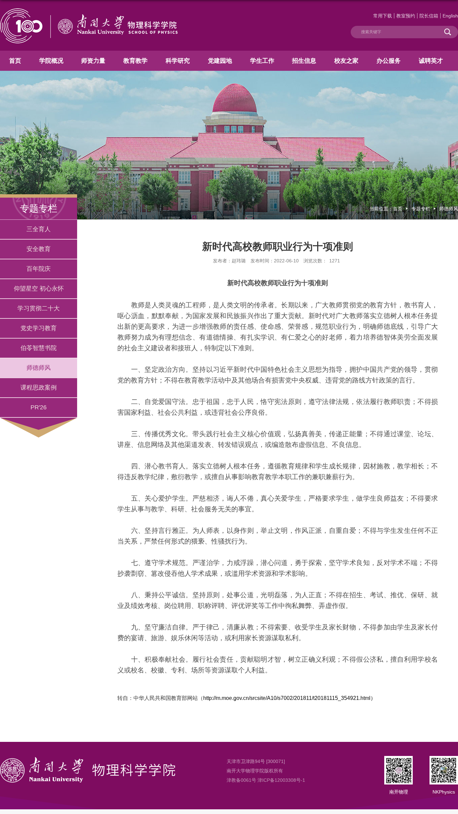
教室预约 (405, 15)
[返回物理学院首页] (89, 11)
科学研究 (178, 60)
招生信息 (304, 60)
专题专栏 (420, 208)
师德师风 (448, 208)
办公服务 (389, 60)
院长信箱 (428, 15)
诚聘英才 (431, 60)
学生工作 (262, 60)
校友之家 (346, 60)
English (450, 15)
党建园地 (220, 60)
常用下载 (382, 15)
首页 (15, 60)
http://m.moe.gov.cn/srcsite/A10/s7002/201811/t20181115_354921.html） (289, 698)
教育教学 (135, 60)
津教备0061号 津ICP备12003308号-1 (266, 780)
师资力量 (93, 60)
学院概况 (51, 60)
